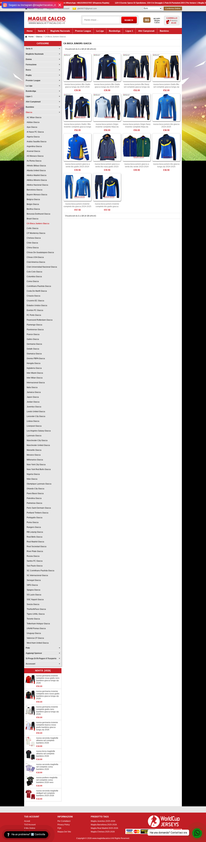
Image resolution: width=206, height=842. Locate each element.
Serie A (29, 49)
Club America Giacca (35, 262)
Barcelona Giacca (34, 190)
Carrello (171, 18)
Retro (28, 70)
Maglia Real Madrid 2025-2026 (104, 828)
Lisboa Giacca (32, 421)
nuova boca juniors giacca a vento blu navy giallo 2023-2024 (107, 166)
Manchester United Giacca (38, 445)
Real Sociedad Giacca (36, 546)
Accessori (30, 664)
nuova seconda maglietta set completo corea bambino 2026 (47, 766)
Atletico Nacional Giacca (37, 185)
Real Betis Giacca (34, 537)
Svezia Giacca (32, 604)
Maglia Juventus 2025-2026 (103, 821)
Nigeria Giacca (33, 474)
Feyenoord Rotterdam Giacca (39, 320)
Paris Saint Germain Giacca (38, 508)
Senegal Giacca (33, 580)
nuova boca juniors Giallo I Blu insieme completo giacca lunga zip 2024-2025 (77, 126)
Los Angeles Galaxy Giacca (38, 431)
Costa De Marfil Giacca (36, 291)
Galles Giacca (32, 339)
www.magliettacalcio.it (102, 838)
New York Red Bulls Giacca (38, 469)
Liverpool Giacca (34, 426)
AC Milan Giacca (33, 117)
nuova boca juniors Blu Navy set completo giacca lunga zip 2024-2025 (137, 87)
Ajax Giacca (31, 127)
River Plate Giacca (34, 551)
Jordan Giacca (32, 402)
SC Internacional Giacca (37, 575)
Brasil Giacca (32, 219)
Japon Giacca (32, 397)
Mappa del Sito (64, 832)
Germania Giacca (34, 344)
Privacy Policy (63, 825)
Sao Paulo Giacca (34, 566)
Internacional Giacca (35, 382)
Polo (28, 648)
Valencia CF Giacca (35, 638)
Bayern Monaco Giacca (36, 194)
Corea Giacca (32, 281)
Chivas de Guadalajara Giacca (40, 252)
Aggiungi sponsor (34, 653)
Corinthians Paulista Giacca (38, 286)
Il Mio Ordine (29, 828)
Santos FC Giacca (34, 561)
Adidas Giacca (32, 122)
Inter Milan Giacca (34, 378)
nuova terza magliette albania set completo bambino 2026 (45, 753)
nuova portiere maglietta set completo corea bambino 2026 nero (46, 780)
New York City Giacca (36, 464)
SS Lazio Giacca (33, 595)
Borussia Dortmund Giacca (38, 214)
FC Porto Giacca (33, 315)
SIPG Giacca (32, 585)
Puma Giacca (32, 522)
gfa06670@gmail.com (87, 8)
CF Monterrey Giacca (35, 233)
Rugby (29, 75)
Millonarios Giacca (34, 460)
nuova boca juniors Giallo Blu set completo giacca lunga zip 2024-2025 (166, 87)
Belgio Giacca (32, 204)
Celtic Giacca (32, 228)
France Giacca (32, 334)
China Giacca (32, 247)
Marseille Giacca (33, 450)
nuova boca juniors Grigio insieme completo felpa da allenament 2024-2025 (107, 126)
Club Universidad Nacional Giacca (41, 267)
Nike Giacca (31, 479)
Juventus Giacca (33, 407)
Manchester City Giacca (36, 440)
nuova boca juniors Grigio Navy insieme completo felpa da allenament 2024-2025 (136, 126)
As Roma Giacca (33, 161)
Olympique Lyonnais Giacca (38, 484)
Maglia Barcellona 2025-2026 (104, 825)
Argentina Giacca (34, 146)
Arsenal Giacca (33, 151)
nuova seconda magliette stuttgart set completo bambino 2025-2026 (47, 793)
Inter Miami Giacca (34, 373)
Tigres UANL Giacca (35, 614)
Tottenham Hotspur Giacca (38, 624)
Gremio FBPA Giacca (35, 358)
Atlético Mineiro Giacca (36, 180)
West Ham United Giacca (37, 643)
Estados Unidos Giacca (36, 305)
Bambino (30, 107)
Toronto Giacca (33, 619)
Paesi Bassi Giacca (35, 493)
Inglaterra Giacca (34, 368)
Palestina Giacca (34, 498)
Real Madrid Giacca (35, 542)
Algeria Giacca (33, 137)
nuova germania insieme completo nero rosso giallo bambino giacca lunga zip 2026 (47, 695)
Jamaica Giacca (33, 392)
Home (31, 8)
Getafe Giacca (32, 349)
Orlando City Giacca (35, 489)
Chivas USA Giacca (35, 257)
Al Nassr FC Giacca (35, 132)
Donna (29, 59)
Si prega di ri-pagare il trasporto (41, 658)
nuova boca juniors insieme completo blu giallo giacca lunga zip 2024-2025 (107, 206)
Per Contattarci (63, 821)
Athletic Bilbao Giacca (36, 166)
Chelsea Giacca (33, 238)
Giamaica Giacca (34, 354)
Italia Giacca (31, 387)
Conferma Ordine (172, 8)
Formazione (31, 64)
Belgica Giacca (33, 199)
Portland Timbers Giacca (37, 513)
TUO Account (63, 8)
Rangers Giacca (33, 527)
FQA (59, 828)
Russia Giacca (32, 556)
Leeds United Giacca (35, 411)
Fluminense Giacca (35, 329)
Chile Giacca (32, 243)
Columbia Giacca (34, 276)
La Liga (29, 86)
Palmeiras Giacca (34, 503)
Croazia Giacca (33, 296)
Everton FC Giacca (34, 310)
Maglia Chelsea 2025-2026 (103, 832)
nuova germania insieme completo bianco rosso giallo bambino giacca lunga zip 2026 (47, 726)
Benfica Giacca (33, 209)
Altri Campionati (33, 102)
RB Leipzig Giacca (34, 532)
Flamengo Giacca (34, 325)
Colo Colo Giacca (34, 272)
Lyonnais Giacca (33, 435)
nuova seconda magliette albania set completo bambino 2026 (47, 740)
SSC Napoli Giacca (35, 599)
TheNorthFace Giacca (36, 609)
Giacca (39, 37)
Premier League (33, 80)
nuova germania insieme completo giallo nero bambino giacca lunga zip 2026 (47, 710)
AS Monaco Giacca (34, 156)
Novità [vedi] (43, 670)
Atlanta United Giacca (36, 170)
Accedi (40, 8)
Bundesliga (31, 91)
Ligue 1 (29, 96)
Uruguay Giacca (33, 633)
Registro (50, 8)
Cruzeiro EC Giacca (35, 301)
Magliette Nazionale (35, 54)
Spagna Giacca (33, 590)
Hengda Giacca (33, 363)
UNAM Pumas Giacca (36, 628)
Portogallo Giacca (34, 517)
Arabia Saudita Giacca (36, 141)
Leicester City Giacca (35, 416)
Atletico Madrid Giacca (36, 175)
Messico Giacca (33, 455)
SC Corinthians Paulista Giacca (40, 570)
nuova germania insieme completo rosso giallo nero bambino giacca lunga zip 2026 (47, 679)
